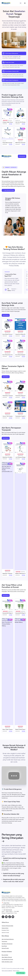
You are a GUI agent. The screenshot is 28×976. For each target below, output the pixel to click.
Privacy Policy (16, 970)
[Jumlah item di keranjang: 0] (24, 3)
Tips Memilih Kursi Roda (7, 959)
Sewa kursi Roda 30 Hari (21, 334)
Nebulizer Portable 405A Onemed (11, 457)
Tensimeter (4, 941)
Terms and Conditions (7, 970)
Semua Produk (5, 948)
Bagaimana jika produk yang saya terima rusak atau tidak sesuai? (14, 880)
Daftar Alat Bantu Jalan (7, 961)
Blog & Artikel (5, 955)
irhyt (23, 968)
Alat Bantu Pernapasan (7, 943)
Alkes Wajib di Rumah (7, 957)
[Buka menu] (20, 3)
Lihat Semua (6, 315)
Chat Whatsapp (20, 973)
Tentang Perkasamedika (7, 925)
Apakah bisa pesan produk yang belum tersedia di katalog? (13, 874)
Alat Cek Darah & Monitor (8, 939)
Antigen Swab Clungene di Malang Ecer (12, 122)
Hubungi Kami (22, 156)
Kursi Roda (4, 946)
